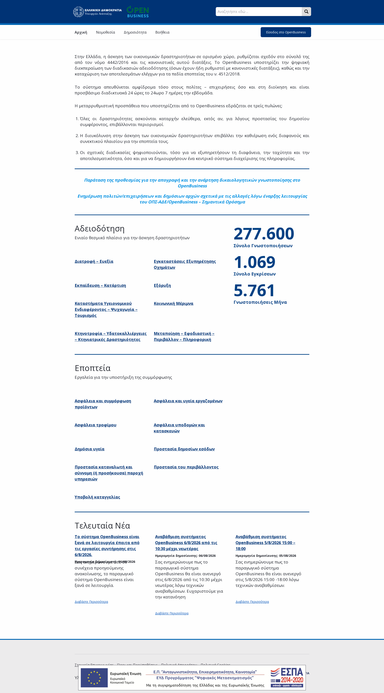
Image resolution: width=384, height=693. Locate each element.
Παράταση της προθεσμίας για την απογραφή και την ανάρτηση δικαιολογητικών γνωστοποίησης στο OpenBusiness (192, 183)
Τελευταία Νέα (102, 525)
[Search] (306, 11)
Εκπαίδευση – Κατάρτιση (100, 285)
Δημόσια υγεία (89, 449)
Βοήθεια (162, 32)
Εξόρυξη (162, 285)
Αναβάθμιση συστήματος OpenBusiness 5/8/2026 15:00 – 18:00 (265, 542)
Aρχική (81, 32)
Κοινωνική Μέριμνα (173, 303)
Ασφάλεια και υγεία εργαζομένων (188, 400)
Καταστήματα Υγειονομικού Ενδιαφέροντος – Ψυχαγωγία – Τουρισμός (106, 309)
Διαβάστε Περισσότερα (91, 602)
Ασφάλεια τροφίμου (95, 425)
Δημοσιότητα (135, 32)
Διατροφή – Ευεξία (94, 261)
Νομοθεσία (105, 32)
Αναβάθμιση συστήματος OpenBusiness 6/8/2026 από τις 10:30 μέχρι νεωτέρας (186, 542)
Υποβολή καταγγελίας (97, 497)
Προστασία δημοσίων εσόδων (184, 449)
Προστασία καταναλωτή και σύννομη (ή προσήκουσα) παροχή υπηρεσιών (109, 473)
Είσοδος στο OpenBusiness (286, 32)
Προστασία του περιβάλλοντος (186, 467)
